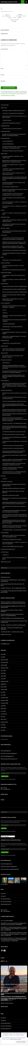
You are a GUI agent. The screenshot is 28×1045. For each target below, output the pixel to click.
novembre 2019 (4, 697)
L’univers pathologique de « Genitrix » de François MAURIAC (14, 333)
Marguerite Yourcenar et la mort (10, 495)
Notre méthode (9, 920)
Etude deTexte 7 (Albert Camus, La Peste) (11, 539)
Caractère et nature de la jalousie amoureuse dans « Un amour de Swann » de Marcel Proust (13, 349)
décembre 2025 (4, 659)
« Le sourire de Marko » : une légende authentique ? (14, 529)
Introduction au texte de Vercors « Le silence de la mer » (14, 394)
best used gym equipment (6, 938)
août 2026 (3, 654)
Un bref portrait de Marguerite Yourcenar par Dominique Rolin (13, 485)
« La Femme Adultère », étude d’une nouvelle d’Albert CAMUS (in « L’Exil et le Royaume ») (12, 194)
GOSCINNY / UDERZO (5, 228)
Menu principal (26, 2)
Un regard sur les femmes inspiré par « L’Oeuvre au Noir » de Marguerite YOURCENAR (14, 511)
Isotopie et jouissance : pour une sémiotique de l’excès (13, 198)
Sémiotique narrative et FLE (9, 2)
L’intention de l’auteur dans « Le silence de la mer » (14, 401)
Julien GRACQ (4, 235)
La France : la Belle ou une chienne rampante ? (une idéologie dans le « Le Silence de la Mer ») (14, 460)
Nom (2, 68)
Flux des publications (6, 898)
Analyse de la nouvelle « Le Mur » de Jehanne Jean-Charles (14, 280)
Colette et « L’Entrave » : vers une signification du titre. (13, 588)
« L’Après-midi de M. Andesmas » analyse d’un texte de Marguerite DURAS (14, 220)
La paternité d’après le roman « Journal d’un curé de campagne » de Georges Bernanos (14, 147)
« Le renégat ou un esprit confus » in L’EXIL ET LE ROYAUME (13, 165)
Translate (11, 837)
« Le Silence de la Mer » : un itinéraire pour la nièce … (14, 423)
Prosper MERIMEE (5, 340)
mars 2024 (3, 670)
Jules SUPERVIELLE (5, 380)
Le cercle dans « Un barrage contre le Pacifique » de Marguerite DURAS (14, 225)
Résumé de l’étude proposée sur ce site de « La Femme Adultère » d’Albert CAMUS (14, 190)
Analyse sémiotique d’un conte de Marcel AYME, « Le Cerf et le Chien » (14, 117)
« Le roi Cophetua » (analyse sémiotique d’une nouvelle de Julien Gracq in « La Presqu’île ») (13, 238)
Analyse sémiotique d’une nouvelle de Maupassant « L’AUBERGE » (14, 320)
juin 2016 (3, 730)
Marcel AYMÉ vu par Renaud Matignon (11, 123)
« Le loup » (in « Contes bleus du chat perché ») (13, 113)
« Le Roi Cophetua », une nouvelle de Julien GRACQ (14, 250)
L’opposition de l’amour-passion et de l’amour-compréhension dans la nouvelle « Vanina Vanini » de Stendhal (14, 367)
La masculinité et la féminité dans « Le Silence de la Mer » (14, 456)
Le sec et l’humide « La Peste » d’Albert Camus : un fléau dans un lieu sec (13, 173)
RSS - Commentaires (5, 789)
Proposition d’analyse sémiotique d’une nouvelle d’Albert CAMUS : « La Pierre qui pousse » (14, 161)
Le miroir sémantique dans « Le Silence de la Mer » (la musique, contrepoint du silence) (14, 464)
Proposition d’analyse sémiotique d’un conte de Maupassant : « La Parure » (14, 306)
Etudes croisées (4, 532)
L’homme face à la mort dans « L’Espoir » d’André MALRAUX (13, 295)
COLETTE (3, 210)
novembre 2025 (4, 662)
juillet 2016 (3, 727)
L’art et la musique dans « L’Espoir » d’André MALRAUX (14, 292)
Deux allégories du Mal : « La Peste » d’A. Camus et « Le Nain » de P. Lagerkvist (14, 202)
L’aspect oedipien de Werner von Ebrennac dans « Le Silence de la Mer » (14, 414)
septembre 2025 (4, 667)
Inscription (3, 893)
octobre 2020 (4, 689)
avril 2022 (3, 678)
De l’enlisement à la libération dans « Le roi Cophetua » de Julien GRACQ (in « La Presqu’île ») (13, 247)
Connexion (3, 896)
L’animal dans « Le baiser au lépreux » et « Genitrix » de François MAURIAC (14, 337)
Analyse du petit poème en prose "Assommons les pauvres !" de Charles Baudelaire (12, 614)
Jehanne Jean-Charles (6, 272)
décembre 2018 (4, 700)
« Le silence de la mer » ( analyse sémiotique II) (13, 448)
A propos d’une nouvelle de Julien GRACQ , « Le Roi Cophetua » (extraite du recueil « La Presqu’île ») (14, 243)
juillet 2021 (3, 684)
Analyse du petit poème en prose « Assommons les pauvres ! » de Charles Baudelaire (14, 135)
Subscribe (4, 828)
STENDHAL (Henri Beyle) (6, 360)
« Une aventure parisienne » (8, 323)
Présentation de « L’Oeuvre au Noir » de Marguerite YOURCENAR (14, 499)
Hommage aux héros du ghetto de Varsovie (12, 150)
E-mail (2, 74)
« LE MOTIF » (4, 478)
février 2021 (3, 686)
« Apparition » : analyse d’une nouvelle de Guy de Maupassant (14, 316)
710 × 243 (10, 11)
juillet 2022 (3, 676)
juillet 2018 (3, 708)
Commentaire (5, 49)
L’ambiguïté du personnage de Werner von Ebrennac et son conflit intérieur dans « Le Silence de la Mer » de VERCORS (14, 419)
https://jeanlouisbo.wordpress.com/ (9, 758)
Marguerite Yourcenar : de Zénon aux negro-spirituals (13, 492)
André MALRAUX (4, 283)
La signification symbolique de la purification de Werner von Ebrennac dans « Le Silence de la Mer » (14, 410)
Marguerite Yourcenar (6, 634)
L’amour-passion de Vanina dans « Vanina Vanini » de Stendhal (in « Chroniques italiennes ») (14, 371)
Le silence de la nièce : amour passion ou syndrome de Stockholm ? (14, 438)
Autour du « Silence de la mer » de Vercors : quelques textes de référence (12, 468)
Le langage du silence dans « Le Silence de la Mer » (14, 431)
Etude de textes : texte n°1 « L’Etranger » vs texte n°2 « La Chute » (14, 207)
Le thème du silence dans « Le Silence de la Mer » (13, 434)
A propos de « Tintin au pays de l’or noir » (12, 260)
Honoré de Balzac (5, 125)
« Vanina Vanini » (6, 362)
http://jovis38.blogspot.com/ (7, 756)
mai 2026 (3, 657)
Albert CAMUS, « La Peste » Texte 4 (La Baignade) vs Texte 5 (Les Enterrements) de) (13, 536)
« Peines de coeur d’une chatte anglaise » (12, 128)
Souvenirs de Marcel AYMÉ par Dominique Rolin (13, 110)
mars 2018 (3, 711)
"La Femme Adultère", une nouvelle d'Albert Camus (12, 618)
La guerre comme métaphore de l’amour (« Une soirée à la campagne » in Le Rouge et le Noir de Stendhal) (13, 376)
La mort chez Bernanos (8, 143)
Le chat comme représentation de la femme (12, 546)
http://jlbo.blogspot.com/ (6, 863)
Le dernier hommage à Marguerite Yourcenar (13, 488)
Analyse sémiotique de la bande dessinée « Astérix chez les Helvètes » (14, 231)
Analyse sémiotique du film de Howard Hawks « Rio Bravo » (14, 558)
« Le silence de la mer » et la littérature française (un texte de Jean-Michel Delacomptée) (14, 472)
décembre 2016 (4, 722)
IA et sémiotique (5, 552)
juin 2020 (3, 692)
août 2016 (3, 724)
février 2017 (3, 719)
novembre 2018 (4, 703)
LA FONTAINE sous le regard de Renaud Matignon (14, 269)
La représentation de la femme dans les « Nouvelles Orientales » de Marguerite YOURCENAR (14, 526)
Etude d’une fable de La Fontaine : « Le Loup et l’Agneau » (13, 266)
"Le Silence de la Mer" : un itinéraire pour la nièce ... (12, 631)
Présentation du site (6, 561)
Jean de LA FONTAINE (5, 262)
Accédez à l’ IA (5, 554)
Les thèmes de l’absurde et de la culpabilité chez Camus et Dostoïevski (13, 183)
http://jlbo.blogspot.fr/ (6, 750)
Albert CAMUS (4, 153)
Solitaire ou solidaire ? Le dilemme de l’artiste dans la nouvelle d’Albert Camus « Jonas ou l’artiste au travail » (14, 178)
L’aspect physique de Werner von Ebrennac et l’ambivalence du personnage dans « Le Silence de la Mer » (14, 405)
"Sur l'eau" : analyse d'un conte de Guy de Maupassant (13, 625)
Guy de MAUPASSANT (5, 303)
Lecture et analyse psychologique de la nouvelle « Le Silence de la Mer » (14, 398)
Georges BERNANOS (5, 138)
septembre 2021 (4, 681)
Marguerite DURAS (5, 217)
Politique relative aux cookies (15, 1039)
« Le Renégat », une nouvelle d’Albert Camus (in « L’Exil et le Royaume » (13, 169)
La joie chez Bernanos (7, 141)
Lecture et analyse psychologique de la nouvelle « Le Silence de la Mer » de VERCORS (13, 923)
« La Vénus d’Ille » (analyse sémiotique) (11, 343)
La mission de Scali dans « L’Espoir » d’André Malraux (14, 286)
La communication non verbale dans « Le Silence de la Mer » (14, 442)
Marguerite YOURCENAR (6, 481)
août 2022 (3, 673)
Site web (3, 81)
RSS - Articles (4, 787)
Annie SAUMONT (4, 353)
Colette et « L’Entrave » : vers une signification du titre (14, 213)
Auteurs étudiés (5, 105)
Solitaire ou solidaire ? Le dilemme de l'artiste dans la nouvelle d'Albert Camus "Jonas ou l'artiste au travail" (13, 602)
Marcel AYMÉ (4, 107)
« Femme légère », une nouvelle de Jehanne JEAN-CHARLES (13, 276)
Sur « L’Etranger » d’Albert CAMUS (10, 186)
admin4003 (3, 923)
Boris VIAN (3, 476)
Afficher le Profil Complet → (7, 1003)
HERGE (2, 257)
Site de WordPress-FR (6, 904)
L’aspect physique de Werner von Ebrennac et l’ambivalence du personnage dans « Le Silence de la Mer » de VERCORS (14, 929)
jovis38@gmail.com (5, 643)
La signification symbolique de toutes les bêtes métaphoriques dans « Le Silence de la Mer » (13, 452)
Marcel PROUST (4, 346)
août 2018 (3, 705)
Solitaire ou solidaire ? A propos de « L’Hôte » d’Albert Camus (13, 157)
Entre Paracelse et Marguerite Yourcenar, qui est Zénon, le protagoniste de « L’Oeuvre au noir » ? (14, 503)
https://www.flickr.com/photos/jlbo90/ (10, 869)
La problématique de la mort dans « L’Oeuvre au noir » (13, 507)
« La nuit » (4, 310)
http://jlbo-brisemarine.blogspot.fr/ (9, 753)
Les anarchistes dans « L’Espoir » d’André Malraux (14, 289)
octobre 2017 (4, 714)
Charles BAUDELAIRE (5, 131)
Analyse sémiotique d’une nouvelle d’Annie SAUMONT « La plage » (12, 356)
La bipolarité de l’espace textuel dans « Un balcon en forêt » (14, 254)
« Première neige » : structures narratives (12, 326)
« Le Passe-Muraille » (7, 120)
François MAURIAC (5, 329)
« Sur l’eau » (5, 312)
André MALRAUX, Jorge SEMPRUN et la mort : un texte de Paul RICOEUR (13, 299)
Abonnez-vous (5, 776)
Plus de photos (4, 884)
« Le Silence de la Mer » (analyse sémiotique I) (12, 445)
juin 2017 (3, 716)
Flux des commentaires (6, 901)
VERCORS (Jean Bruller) (6, 390)
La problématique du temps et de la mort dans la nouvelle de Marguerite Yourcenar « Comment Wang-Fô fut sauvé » (14, 522)
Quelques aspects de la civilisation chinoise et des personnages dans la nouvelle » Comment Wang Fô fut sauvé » (14, 516)
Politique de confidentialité (8, 549)
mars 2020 (3, 695)
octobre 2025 (4, 665)
